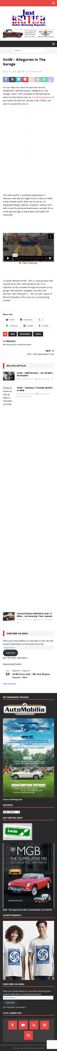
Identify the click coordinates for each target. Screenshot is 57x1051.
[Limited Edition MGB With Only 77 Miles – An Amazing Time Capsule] (9, 616)
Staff (22, 71)
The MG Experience (41, 97)
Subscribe (10, 652)
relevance (25, 334)
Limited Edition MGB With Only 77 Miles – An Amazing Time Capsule (34, 615)
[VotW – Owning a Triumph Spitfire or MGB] (9, 496)
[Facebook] (12, 1025)
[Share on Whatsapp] (44, 79)
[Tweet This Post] (12, 79)
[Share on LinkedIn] (19, 79)
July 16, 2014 (11, 71)
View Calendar (9, 683)
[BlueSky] (34, 1025)
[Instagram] (44, 1025)
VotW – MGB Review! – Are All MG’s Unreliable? (35, 374)
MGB (13, 334)
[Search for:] (28, 50)
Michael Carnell (43, 379)
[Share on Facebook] (6, 79)
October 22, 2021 (25, 619)
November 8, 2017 (26, 379)
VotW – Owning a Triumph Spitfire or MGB (35, 389)
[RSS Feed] (28, 1035)
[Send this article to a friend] (31, 79)
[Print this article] (38, 79)
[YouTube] (23, 1025)
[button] (53, 3)
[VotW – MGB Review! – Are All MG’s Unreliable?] (9, 376)
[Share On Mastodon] (50, 79)
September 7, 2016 (26, 394)
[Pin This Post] (25, 79)
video (38, 334)
